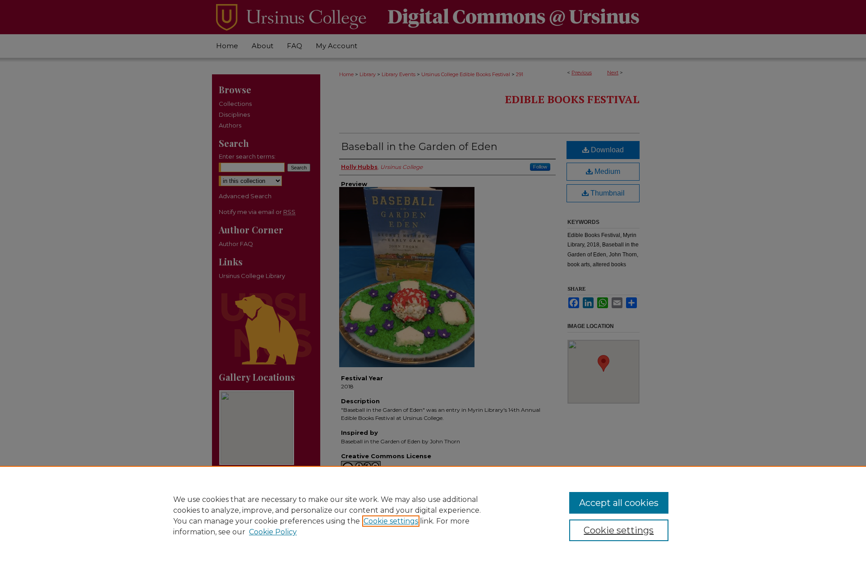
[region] (433, 515)
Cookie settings (391, 521)
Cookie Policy (273, 532)
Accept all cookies (619, 502)
